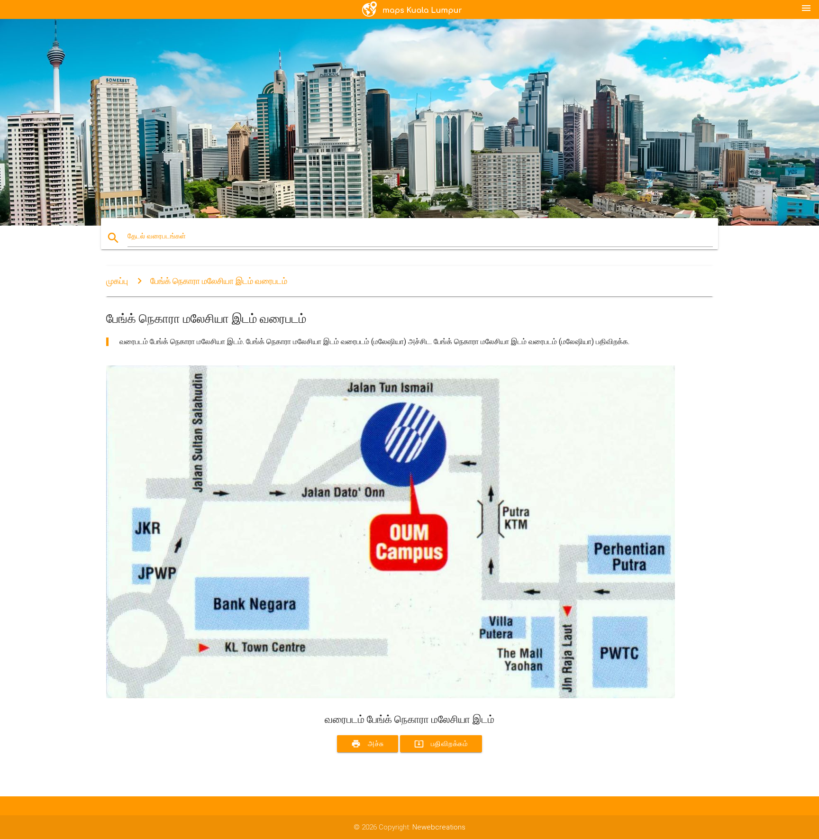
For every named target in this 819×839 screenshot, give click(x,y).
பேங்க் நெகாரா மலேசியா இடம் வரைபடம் (218, 281)
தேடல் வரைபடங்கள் (156, 236)
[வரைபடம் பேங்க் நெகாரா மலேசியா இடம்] (390, 696)
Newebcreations (438, 827)
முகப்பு (117, 281)
